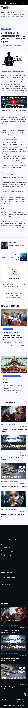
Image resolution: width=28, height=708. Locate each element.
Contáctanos (6, 584)
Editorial (4, 581)
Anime (11, 699)
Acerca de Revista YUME (9, 577)
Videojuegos (19, 699)
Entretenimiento (14, 702)
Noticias (4, 699)
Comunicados (10, 12)
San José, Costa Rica (8, 545)
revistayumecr (8, 343)
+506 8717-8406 (7, 548)
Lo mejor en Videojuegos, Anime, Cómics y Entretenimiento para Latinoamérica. (12, 541)
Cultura (23, 702)
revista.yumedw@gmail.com (10, 551)
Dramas (5, 702)
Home (2, 12)
